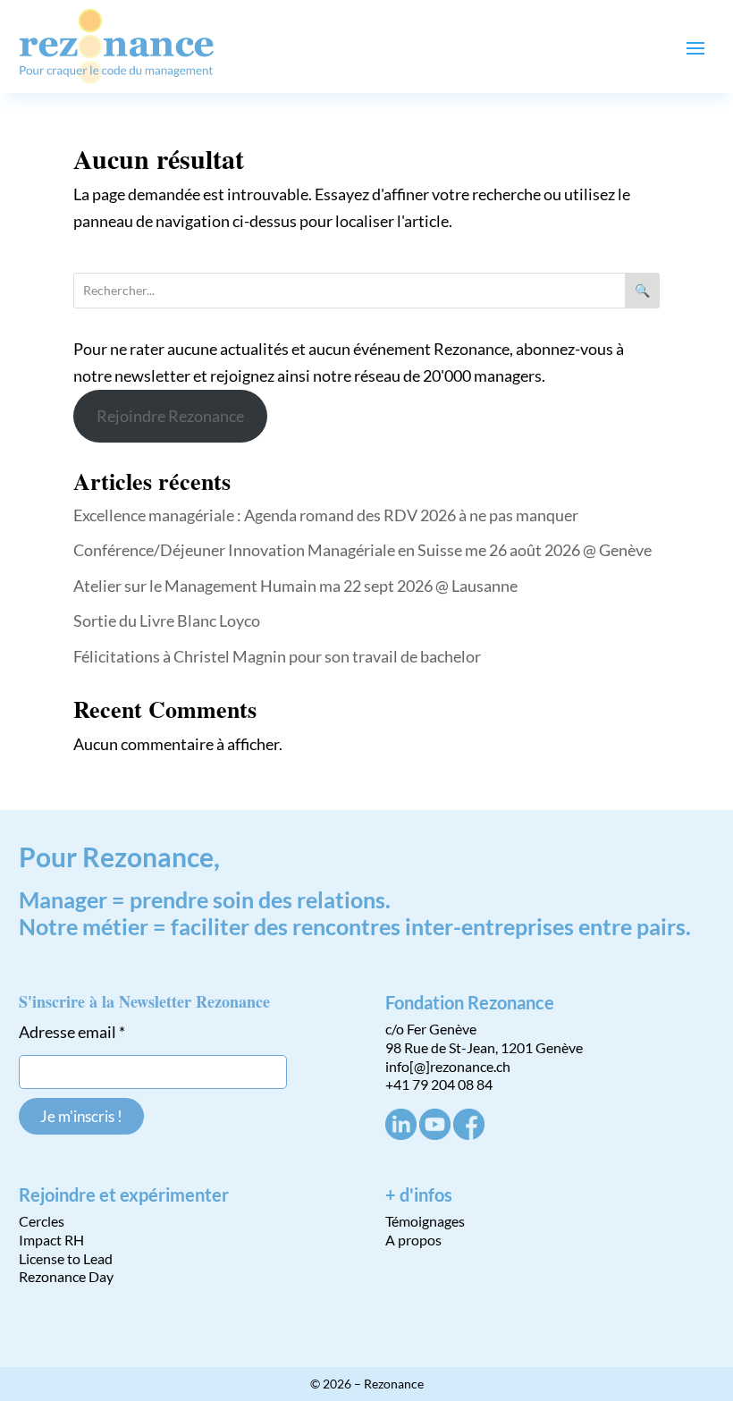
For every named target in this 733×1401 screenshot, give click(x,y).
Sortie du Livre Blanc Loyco (166, 620)
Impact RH (51, 1239)
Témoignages (425, 1220)
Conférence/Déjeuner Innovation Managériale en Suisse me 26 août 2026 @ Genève (362, 550)
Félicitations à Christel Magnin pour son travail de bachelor (277, 656)
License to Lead (66, 1258)
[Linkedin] (401, 1134)
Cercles (41, 1220)
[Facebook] (468, 1134)
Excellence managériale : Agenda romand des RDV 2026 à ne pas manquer (325, 515)
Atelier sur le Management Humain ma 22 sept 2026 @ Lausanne (295, 585)
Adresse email (72, 1032)
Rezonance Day (66, 1276)
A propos (413, 1239)
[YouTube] (435, 1134)
